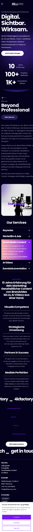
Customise (16, 522)
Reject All (16, 528)
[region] (16, 517)
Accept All (16, 517)
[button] (12, 53)
